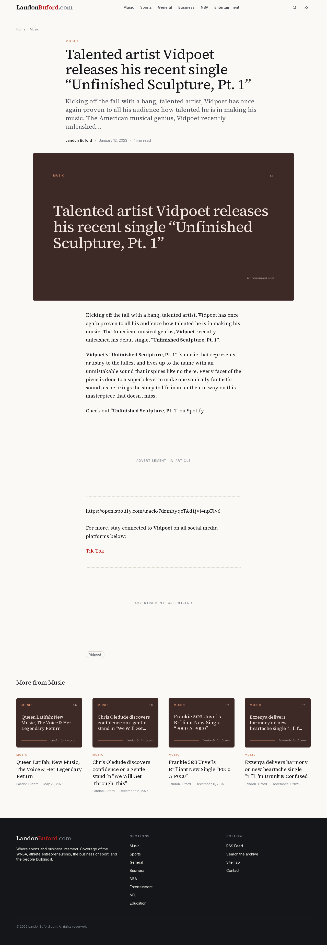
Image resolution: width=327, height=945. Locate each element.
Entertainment (226, 7)
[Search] (294, 7)
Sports (146, 7)
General (165, 7)
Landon (43, 838)
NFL (133, 895)
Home (21, 29)
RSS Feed (234, 846)
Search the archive (242, 854)
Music (128, 7)
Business (186, 7)
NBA (204, 7)
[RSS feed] (306, 7)
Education (138, 903)
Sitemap (233, 862)
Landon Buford (78, 140)
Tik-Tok (95, 550)
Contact (232, 870)
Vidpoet (95, 654)
